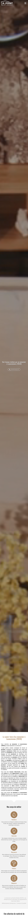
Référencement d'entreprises (9, 903)
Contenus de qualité (21, 903)
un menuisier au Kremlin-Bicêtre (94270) (14, 898)
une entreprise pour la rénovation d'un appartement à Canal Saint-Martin (15, 899)
